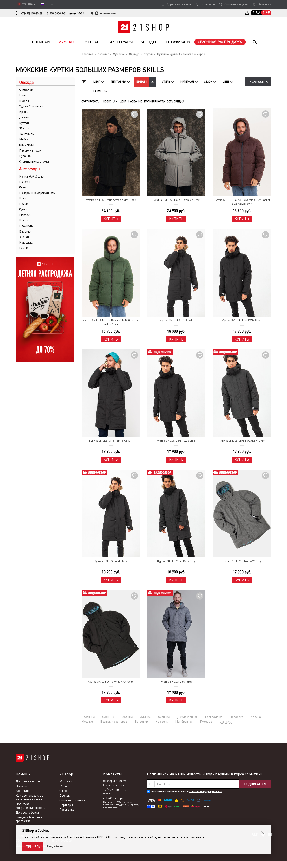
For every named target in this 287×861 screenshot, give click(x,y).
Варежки (25, 231)
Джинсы (24, 117)
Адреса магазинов (179, 4)
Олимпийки (27, 145)
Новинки (41, 42)
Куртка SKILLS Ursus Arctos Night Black (111, 199)
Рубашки (25, 156)
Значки (24, 237)
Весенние (88, 717)
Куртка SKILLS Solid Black (176, 320)
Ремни (23, 248)
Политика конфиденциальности (31, 806)
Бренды (148, 42)
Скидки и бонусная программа (29, 819)
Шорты (24, 101)
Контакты (208, 4)
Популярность (154, 101)
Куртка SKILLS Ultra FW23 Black (176, 440)
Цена (123, 101)
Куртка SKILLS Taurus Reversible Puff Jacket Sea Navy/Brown (242, 201)
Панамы (24, 182)
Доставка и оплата (29, 781)
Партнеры (66, 805)
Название (135, 101)
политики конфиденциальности (205, 791)
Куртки (24, 123)
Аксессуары (121, 42)
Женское (93, 42)
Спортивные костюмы (34, 161)
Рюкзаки (25, 215)
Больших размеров (113, 721)
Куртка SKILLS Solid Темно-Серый (110, 440)
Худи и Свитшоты (31, 106)
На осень (161, 721)
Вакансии (264, 4)
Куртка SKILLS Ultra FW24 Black (242, 320)
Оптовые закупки (236, 4)
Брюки (23, 112)
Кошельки (26, 242)
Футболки (26, 90)
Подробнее (55, 846)
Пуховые (206, 721)
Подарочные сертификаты (37, 193)
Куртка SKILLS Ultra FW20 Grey (242, 561)
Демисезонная (187, 717)
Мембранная (184, 721)
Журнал (64, 786)
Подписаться (255, 784)
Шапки (24, 198)
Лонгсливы (26, 134)
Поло (23, 95)
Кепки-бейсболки (32, 176)
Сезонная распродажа (220, 42)
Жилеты (24, 128)
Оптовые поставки (72, 800)
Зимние (145, 717)
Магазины (66, 781)
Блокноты (26, 226)
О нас (63, 790)
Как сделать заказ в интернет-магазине (29, 797)
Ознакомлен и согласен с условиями (186, 791)
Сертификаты (177, 42)
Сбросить (260, 82)
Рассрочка (66, 809)
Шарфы (24, 220)
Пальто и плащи (30, 150)
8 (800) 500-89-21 (57, 13)
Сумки (23, 209)
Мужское (67, 42)
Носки (23, 204)
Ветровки (141, 721)
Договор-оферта (27, 812)
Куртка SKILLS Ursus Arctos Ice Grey (176, 199)
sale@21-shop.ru (114, 798)
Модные (127, 717)
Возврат (21, 786)
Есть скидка (175, 101)
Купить (110, 218)
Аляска (256, 717)
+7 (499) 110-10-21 (31, 13)
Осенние (108, 717)
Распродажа (213, 717)
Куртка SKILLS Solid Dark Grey (176, 561)
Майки (23, 139)
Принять (33, 846)
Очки (22, 187)
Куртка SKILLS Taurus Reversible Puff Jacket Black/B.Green (111, 322)
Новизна (109, 101)
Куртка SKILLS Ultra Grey (176, 681)
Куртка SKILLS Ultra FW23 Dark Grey (241, 440)
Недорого (236, 717)
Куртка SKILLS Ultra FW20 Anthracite (111, 681)
